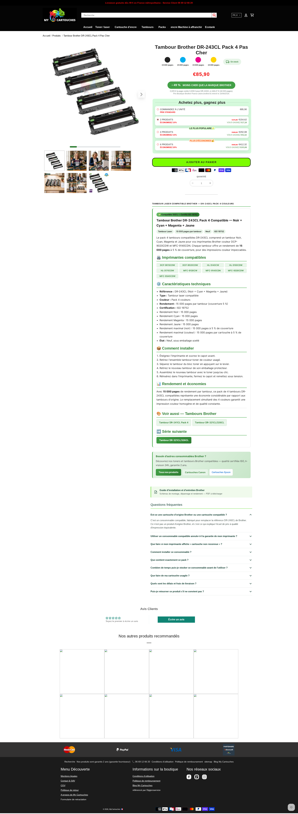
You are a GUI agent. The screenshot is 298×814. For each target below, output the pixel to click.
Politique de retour (70, 790)
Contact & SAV (68, 781)
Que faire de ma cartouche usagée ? (170, 575)
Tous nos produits (168, 472)
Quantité (201, 177)
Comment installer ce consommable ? (171, 552)
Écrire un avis (176, 619)
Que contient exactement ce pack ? (169, 560)
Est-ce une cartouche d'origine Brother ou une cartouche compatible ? (189, 514)
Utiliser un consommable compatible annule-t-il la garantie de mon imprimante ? (194, 536)
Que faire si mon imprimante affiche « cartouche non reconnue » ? (186, 544)
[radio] (202, 110)
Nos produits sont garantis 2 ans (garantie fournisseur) (103, 761)
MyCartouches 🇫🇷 (116, 809)
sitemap (208, 761)
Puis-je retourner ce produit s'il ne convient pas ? (177, 591)
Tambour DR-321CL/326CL (209, 422)
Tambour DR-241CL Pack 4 (173, 422)
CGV (63, 785)
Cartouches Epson (221, 472)
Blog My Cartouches (224, 761)
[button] (48, 94)
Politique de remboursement (189, 761)
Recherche (69, 761)
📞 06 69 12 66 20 (141, 761)
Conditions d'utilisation (163, 761)
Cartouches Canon (195, 472)
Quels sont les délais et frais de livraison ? (173, 583)
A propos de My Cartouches (74, 795)
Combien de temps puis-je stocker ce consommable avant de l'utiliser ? (189, 567)
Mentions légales (69, 776)
